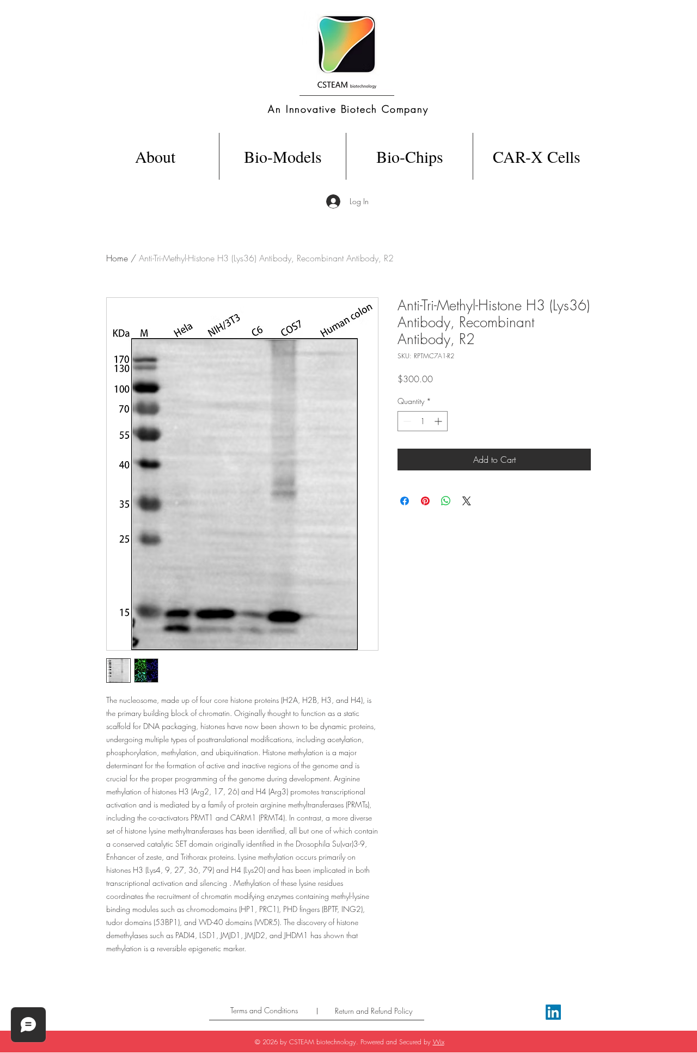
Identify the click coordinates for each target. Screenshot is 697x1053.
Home (117, 258)
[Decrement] (406, 421)
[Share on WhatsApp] (446, 500)
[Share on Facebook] (404, 500)
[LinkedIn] (553, 1012)
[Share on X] (466, 500)
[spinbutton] (422, 421)
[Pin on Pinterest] (425, 500)
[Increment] (439, 421)
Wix (438, 1041)
